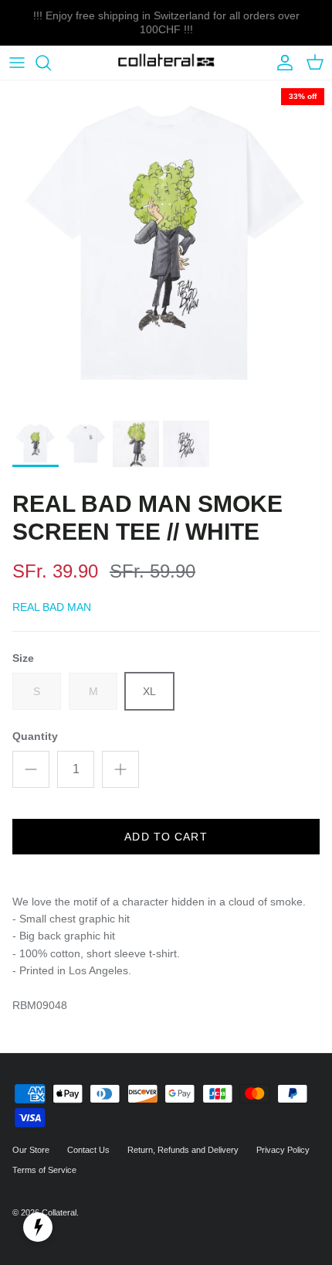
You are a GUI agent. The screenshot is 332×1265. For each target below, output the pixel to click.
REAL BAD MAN (51, 607)
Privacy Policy (283, 1149)
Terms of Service (44, 1170)
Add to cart (165, 836)
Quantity (35, 736)
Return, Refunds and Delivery (183, 1149)
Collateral (59, 1212)
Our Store (30, 1149)
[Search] (51, 63)
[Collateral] (166, 63)
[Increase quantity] (120, 769)
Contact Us (88, 1149)
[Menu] (17, 63)
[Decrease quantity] (30, 769)
